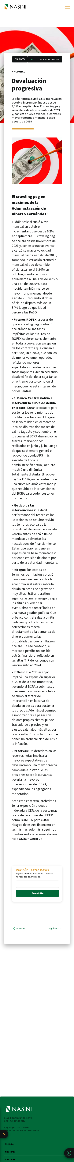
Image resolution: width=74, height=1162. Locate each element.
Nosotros (10, 1151)
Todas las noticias (46, 59)
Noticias (9, 1144)
